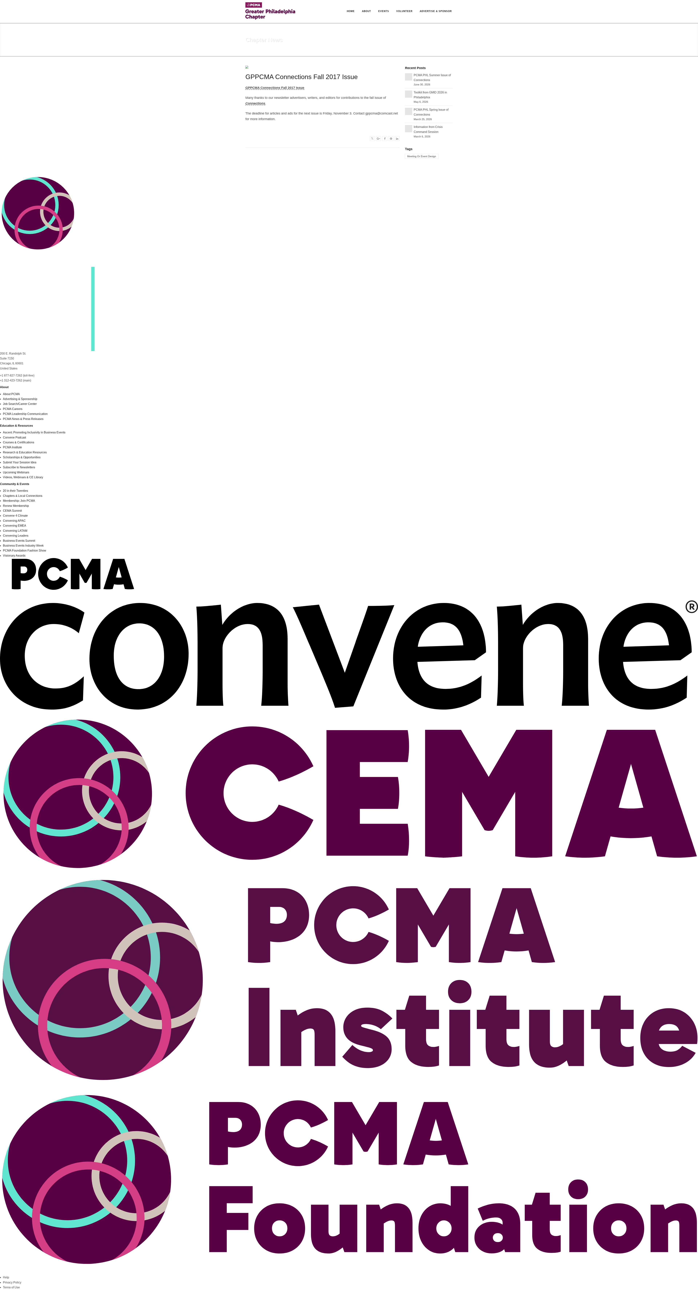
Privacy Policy (12, 1282)
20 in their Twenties (15, 490)
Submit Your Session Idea (19, 462)
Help (6, 1277)
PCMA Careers (12, 408)
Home (351, 11)
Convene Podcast (14, 437)
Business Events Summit (19, 540)
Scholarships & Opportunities (22, 457)
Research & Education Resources (25, 452)
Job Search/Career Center (20, 403)
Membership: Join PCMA (19, 500)
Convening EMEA (14, 525)
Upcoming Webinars (16, 472)
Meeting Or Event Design (421, 156)
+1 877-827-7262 (11, 375)
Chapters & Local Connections (22, 495)
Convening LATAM (15, 530)
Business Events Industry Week (23, 545)
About (366, 11)
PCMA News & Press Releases (23, 418)
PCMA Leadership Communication (25, 413)
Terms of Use (11, 1287)
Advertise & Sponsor (436, 11)
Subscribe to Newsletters (19, 467)
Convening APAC (14, 520)
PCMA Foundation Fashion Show (24, 550)
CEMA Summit (12, 510)
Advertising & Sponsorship (20, 399)
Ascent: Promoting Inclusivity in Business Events (34, 432)
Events (383, 11)
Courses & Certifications (18, 442)
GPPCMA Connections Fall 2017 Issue (274, 88)
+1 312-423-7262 (11, 380)
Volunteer (404, 11)
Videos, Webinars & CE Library (23, 477)
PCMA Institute (12, 447)
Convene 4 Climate (15, 515)
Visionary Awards (14, 555)
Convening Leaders (15, 535)
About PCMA (11, 394)
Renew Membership (16, 505)
